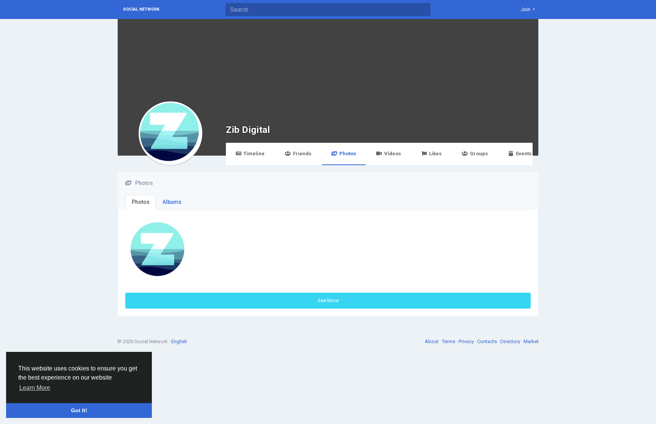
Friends (302, 153)
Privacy (467, 341)
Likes (435, 153)
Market (531, 341)
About (432, 341)
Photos (347, 153)
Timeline (254, 153)
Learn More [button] (34, 388)
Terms (449, 341)
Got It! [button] (79, 410)
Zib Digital (248, 129)
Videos (392, 153)
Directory (510, 341)
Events (523, 153)
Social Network (141, 9)
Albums (171, 202)
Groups (479, 153)
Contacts (487, 341)
